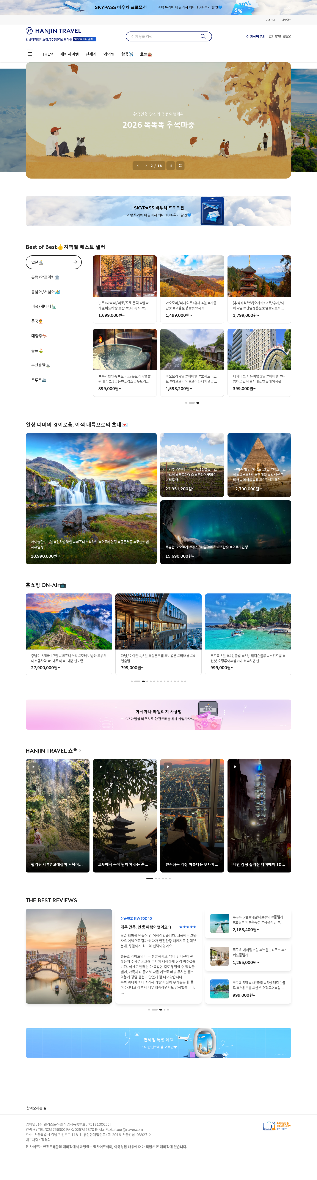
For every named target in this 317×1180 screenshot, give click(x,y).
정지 (170, 165)
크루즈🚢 (38, 379)
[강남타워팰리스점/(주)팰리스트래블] (61, 31)
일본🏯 (37, 262)
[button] (186, 403)
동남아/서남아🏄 (45, 291)
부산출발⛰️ (40, 365)
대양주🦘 (39, 335)
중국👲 (37, 321)
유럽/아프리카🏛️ (45, 277)
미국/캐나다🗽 (43, 306)
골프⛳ (37, 350)
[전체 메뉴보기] (30, 54)
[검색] (203, 36)
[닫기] (288, 8)
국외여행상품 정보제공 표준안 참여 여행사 (277, 1126)
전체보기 (180, 165)
